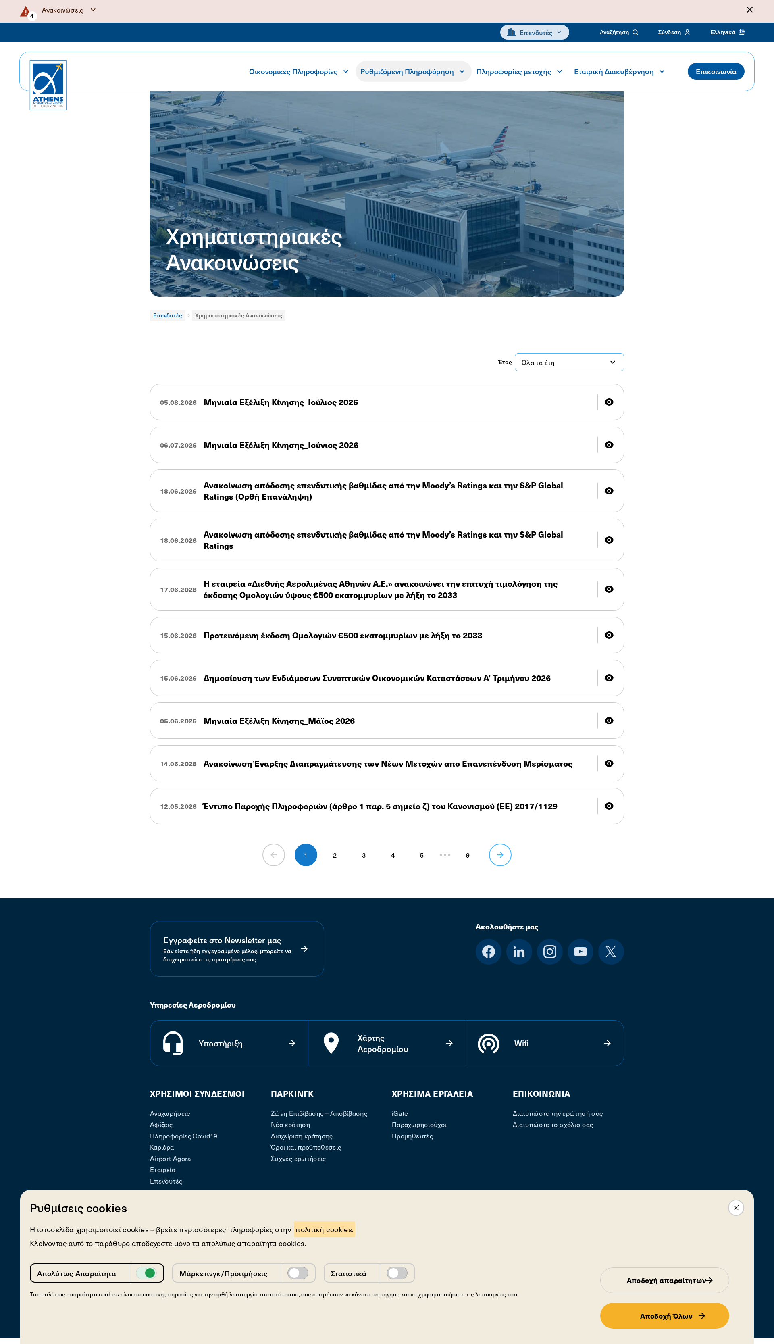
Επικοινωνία (716, 71)
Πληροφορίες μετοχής (513, 71)
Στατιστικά (349, 1273)
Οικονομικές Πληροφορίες (293, 71)
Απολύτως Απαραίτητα (76, 1273)
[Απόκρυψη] (750, 10)
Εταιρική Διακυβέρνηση (614, 71)
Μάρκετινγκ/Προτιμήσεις (223, 1273)
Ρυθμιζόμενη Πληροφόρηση (407, 71)
